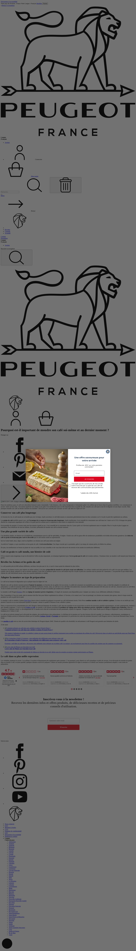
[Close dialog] (108, 451)
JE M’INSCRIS (89, 479)
